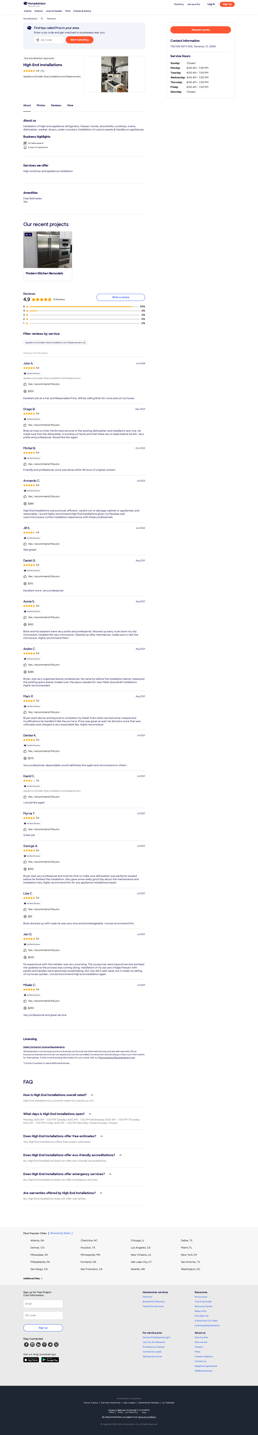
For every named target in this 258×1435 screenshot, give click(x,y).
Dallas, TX (186, 1240)
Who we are (201, 1342)
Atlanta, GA (37, 1240)
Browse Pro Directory (154, 1301)
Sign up (43, 1327)
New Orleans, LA (141, 1254)
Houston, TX (88, 1247)
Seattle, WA (138, 1269)
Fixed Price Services (153, 1306)
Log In (211, 4)
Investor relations (204, 1356)
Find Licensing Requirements (114, 1057)
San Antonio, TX (190, 1262)
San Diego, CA (39, 1269)
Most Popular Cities (35, 1233)
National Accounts (152, 1356)
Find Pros (147, 1296)
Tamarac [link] (51, 18)
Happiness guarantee (206, 1366)
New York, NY (189, 1254)
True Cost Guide (203, 1301)
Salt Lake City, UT (141, 1262)
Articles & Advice (82, 11)
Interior (28, 11)
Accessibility (144, 1411)
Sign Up (227, 4)
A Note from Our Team (206, 1320)
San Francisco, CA (92, 1269)
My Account (201, 1296)
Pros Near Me (201, 1316)
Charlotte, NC (89, 1240)
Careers (199, 1347)
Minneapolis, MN (90, 1254)
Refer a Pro (200, 1311)
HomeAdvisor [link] (30, 18)
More (67, 11)
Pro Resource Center (154, 1347)
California (120, 1411)
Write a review (120, 297)
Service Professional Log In (157, 1337)
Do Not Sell (131, 1411)
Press (197, 1351)
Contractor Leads (152, 1351)
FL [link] (42, 18)
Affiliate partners (203, 1371)
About (27, 105)
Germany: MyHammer (111, 1403)
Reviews (56, 105)
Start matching (79, 39)
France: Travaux (91, 1403)
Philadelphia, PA (40, 1262)
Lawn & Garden (54, 11)
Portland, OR (88, 1262)
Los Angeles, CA (140, 1247)
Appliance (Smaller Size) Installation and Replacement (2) (55, 342)
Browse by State (60, 1233)
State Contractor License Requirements (44, 1047)
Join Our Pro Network (154, 1342)
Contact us (200, 1361)
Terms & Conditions (147, 1417)
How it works (201, 1337)
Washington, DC (190, 1269)
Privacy (111, 1411)
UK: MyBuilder (168, 1403)
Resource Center (203, 1306)
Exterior (39, 11)
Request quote (201, 29)
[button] (47, 256)
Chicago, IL (137, 1240)
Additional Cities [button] (31, 1278)
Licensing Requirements (207, 1325)
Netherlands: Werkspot (148, 1403)
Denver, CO (37, 1247)
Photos (41, 105)
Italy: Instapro (130, 1403)
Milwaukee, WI (39, 1254)
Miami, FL (186, 1247)
